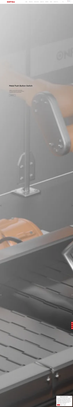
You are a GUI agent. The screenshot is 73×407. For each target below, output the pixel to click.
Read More (12, 95)
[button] (0, 205)
